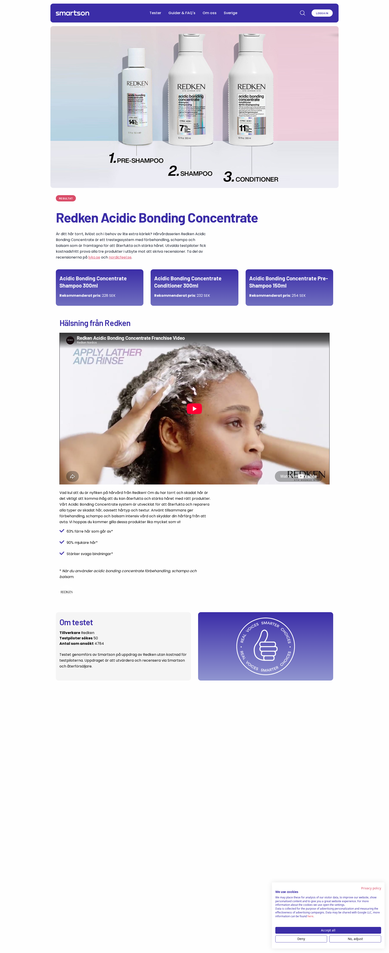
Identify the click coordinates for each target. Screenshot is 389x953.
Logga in (322, 13)
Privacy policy (371, 888)
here (310, 916)
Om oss (210, 13)
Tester (155, 13)
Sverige (230, 13)
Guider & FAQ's (181, 13)
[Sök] (303, 13)
